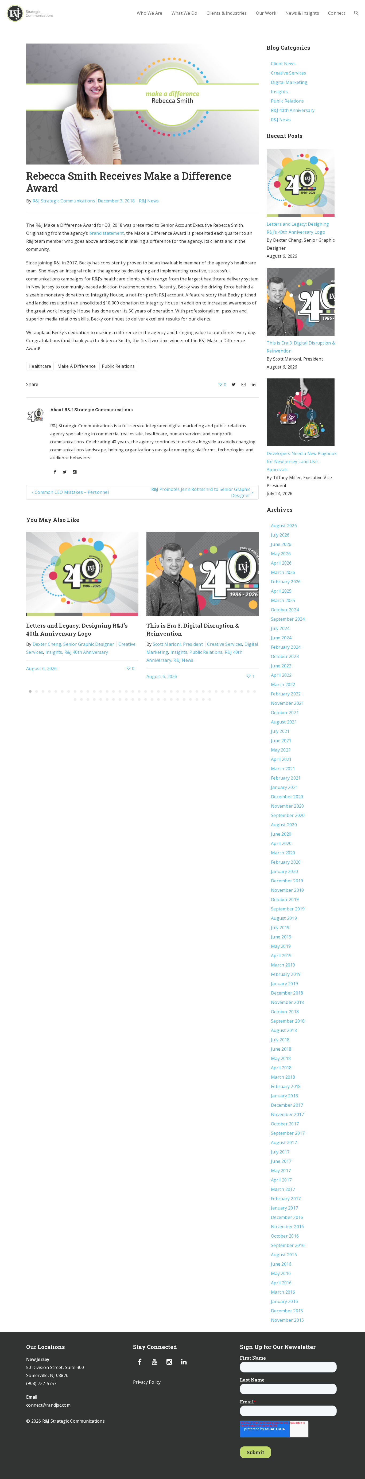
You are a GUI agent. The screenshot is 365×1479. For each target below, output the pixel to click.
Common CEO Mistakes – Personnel (72, 492)
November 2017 (287, 1114)
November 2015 (287, 1320)
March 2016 (283, 1292)
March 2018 (283, 1077)
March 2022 (283, 684)
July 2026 (280, 535)
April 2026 (281, 563)
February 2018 (286, 1086)
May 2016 (281, 1273)
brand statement (106, 233)
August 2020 (284, 825)
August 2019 (284, 918)
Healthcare (40, 366)
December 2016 (287, 1217)
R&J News (149, 201)
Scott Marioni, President (178, 644)
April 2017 (281, 1180)
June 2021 (281, 741)
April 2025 (281, 591)
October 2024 (285, 610)
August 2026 (284, 526)
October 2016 (285, 1236)
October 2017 (285, 1124)
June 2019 (281, 937)
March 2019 (283, 965)
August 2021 (284, 722)
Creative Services (224, 644)
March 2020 (283, 853)
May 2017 (281, 1170)
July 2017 (280, 1152)
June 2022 (281, 666)
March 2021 (283, 769)
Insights (53, 652)
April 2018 (281, 1068)
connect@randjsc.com (48, 1405)
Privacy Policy (147, 1382)
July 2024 (280, 628)
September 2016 (288, 1245)
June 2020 (281, 834)
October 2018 (285, 1012)
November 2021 (287, 703)
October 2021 (285, 712)
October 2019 (285, 899)
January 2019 (284, 984)
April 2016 (281, 1283)
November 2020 (287, 806)
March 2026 (283, 572)
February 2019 (286, 974)
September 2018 (288, 1021)
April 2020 (281, 843)
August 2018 (284, 1030)
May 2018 (281, 1058)
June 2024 (281, 638)
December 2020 (287, 797)
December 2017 (287, 1105)
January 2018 (284, 1096)
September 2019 (288, 909)
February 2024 (286, 647)
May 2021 (281, 750)
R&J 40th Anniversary (86, 652)
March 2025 (283, 600)
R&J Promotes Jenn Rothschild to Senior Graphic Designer (200, 492)
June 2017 (281, 1161)
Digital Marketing (289, 82)
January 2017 (284, 1208)
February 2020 (286, 862)
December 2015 (287, 1311)
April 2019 (281, 955)
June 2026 (281, 544)
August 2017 (284, 1142)
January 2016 (284, 1301)
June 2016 (281, 1264)
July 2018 (280, 1040)
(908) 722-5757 (41, 1383)
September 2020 (288, 815)
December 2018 (287, 993)
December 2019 (287, 881)
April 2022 (281, 675)
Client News (283, 63)
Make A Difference (76, 366)
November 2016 (287, 1227)
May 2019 (281, 946)
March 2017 (283, 1189)
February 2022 (286, 694)
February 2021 (286, 778)
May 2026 (281, 554)
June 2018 (281, 1049)
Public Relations (118, 366)
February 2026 (286, 582)
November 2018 (287, 1002)
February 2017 (286, 1199)
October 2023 (285, 656)
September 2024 (288, 619)
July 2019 (280, 927)
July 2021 (280, 731)
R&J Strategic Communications (64, 201)
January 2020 (284, 871)
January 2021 (284, 787)
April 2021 (281, 759)
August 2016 (284, 1255)
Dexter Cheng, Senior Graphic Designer (73, 644)
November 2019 (287, 890)
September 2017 (288, 1133)
